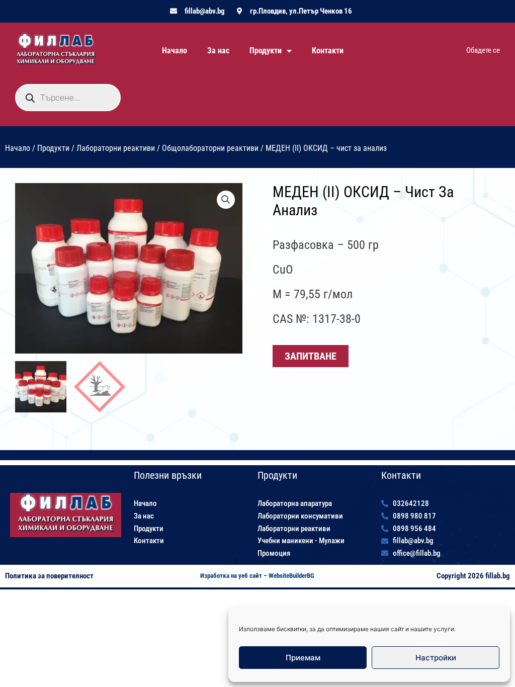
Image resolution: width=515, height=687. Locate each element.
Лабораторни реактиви (115, 148)
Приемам (303, 657)
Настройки (435, 657)
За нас (218, 50)
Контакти (328, 50)
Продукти (265, 50)
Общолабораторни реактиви (210, 148)
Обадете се (483, 50)
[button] (226, 200)
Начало (174, 50)
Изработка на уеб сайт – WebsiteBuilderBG (257, 575)
